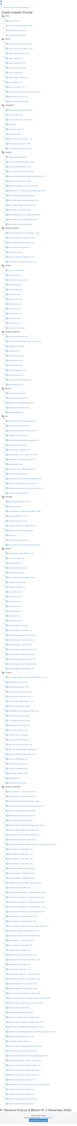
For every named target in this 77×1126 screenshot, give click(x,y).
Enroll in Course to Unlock (38, 1120)
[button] (1, 2)
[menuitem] (1, 5)
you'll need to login (47, 1118)
